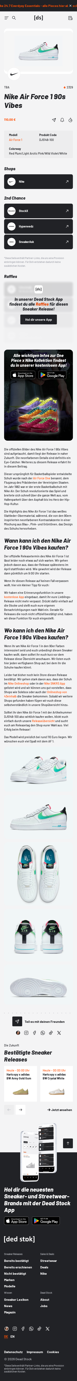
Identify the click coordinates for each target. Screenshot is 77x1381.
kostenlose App (14, 597)
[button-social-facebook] (34, 1032)
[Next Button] (20, 1110)
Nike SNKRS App (54, 683)
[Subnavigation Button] (6, 17)
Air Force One (41, 478)
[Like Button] (70, 119)
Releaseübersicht (43, 721)
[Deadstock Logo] (38, 17)
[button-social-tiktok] (50, 1032)
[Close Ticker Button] (70, 5)
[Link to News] (13, 17)
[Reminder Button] (62, 119)
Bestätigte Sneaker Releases (28, 1056)
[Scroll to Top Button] (68, 1143)
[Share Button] (54, 119)
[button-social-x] (59, 1032)
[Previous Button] (9, 1110)
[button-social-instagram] (26, 1032)
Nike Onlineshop (18, 683)
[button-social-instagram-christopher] (18, 1032)
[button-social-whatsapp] (42, 1032)
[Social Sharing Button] (17, 1021)
